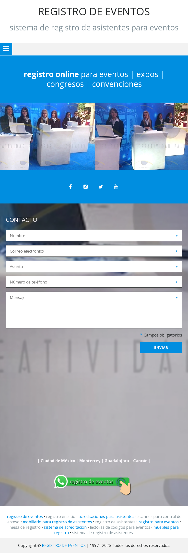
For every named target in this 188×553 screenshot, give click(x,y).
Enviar (161, 347)
